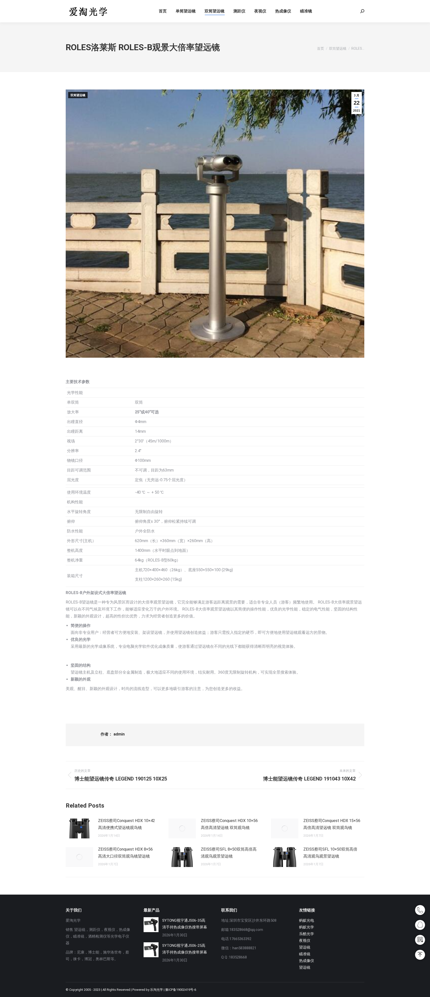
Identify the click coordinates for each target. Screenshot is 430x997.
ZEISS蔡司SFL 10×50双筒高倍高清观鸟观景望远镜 (330, 853)
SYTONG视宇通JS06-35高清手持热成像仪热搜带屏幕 (184, 923)
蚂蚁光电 (306, 920)
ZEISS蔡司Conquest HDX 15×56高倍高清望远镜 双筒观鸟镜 (331, 824)
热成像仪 (306, 960)
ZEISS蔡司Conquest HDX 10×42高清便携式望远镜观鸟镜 (126, 824)
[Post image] (79, 828)
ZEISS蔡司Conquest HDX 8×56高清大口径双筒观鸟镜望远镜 (125, 853)
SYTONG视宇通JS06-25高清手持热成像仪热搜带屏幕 (184, 948)
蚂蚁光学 (306, 927)
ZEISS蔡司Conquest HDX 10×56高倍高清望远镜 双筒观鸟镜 (229, 824)
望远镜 (304, 947)
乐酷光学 (306, 934)
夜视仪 (304, 940)
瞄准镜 (304, 954)
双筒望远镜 (77, 95)
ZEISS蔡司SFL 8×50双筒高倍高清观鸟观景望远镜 (229, 853)
